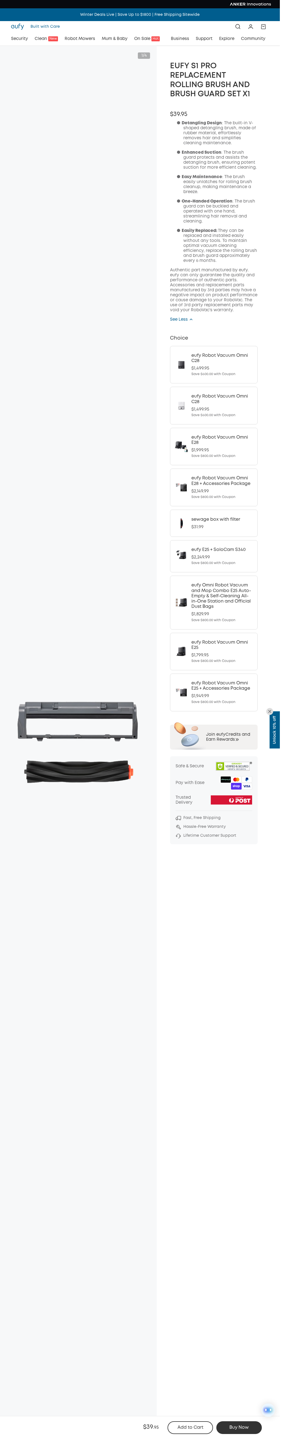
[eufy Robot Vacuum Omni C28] (213, 364)
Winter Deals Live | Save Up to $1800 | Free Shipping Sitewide (140, 14)
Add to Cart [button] (190, 1427)
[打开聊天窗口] (268, 1410)
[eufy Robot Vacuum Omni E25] (213, 651)
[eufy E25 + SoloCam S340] (213, 556)
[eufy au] (19, 26)
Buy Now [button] (239, 1427)
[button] (250, 26)
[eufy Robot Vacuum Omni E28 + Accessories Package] (213, 487)
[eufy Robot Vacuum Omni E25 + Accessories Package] (213, 692)
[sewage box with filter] (213, 523)
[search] (238, 26)
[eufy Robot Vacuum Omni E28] (213, 446)
